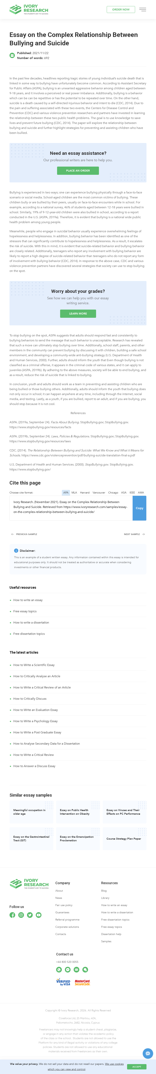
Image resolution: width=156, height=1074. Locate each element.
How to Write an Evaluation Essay (35, 710)
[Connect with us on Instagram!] (21, 915)
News (58, 898)
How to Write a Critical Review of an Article (42, 687)
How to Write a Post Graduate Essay (37, 732)
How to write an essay (28, 600)
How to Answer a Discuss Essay (34, 766)
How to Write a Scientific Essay (34, 665)
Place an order (78, 170)
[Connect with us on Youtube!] (38, 915)
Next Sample (132, 534)
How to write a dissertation (31, 622)
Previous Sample (26, 534)
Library (105, 898)
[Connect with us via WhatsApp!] (59, 970)
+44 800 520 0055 (67, 962)
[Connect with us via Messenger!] (68, 970)
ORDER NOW (121, 9)
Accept (136, 1066)
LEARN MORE (78, 313)
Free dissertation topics (29, 634)
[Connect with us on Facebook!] (12, 915)
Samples (106, 941)
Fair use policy (63, 905)
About (59, 891)
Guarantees (62, 912)
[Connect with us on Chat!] (85, 970)
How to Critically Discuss (29, 699)
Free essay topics (25, 611)
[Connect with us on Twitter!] (30, 915)
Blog (104, 891)
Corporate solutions (67, 927)
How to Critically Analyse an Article (36, 676)
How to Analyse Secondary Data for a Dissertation (46, 744)
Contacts (60, 934)
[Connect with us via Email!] (76, 970)
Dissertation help (111, 934)
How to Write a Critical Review (33, 755)
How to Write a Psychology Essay (35, 721)
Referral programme (67, 919)
